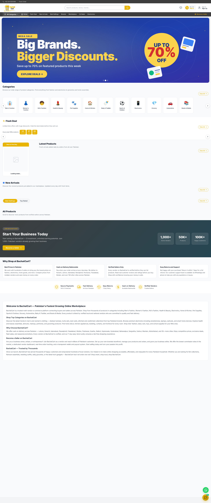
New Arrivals (43, 14)
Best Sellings (54, 14)
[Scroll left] (3, 106)
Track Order (22, 1)
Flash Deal (33, 14)
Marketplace (73, 14)
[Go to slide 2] (105, 80)
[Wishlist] (181, 7)
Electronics (91, 14)
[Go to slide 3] (107, 80)
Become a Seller (202, 14)
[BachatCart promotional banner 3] (105, 50)
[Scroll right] (208, 106)
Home (25, 14)
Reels (83, 14)
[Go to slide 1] (103, 80)
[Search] (127, 8)
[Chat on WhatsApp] (206, 490)
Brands (63, 14)
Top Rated (23, 201)
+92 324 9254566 (10, 1)
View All (202, 94)
